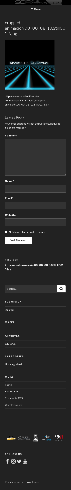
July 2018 (10, 343)
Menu (37, 9)
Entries (11, 391)
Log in (8, 385)
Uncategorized (13, 364)
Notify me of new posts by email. (27, 232)
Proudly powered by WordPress (22, 482)
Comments (14, 398)
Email (9, 198)
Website (10, 215)
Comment (11, 135)
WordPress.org (13, 405)
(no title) (9, 309)
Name (9, 181)
